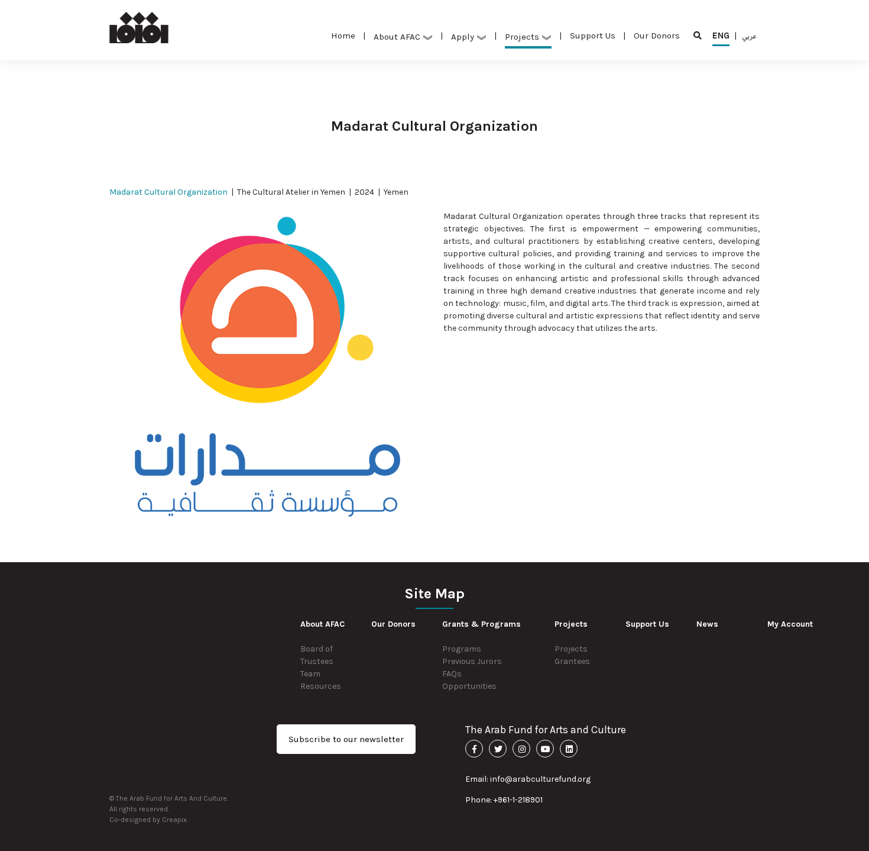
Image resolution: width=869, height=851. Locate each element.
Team (310, 674)
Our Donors (657, 35)
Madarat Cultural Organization (168, 192)
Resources (320, 686)
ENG (720, 35)
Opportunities (469, 686)
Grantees (572, 661)
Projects (571, 649)
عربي (749, 35)
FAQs (452, 674)
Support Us (592, 35)
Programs (461, 649)
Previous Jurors (472, 661)
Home (343, 35)
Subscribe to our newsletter (346, 739)
